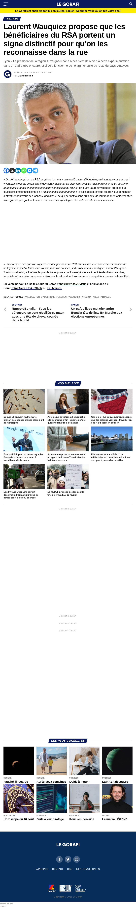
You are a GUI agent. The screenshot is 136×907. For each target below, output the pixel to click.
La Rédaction (25, 75)
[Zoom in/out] (11, 903)
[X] (12, 170)
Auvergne (49, 297)
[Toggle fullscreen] (8, 903)
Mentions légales (88, 869)
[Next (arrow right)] (4, 906)
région (87, 297)
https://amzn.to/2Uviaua (71, 284)
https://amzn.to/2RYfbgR (26, 288)
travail (106, 297)
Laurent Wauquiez (69, 297)
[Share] (4, 903)
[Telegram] (35, 170)
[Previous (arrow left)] (1, 906)
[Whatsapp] (24, 170)
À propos (42, 869)
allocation (33, 297)
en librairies (54, 288)
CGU (69, 869)
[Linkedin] (18, 170)
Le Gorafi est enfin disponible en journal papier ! (68, 11)
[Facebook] (6, 170)
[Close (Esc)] (1, 903)
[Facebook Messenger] (30, 170)
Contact (57, 869)
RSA (96, 297)
